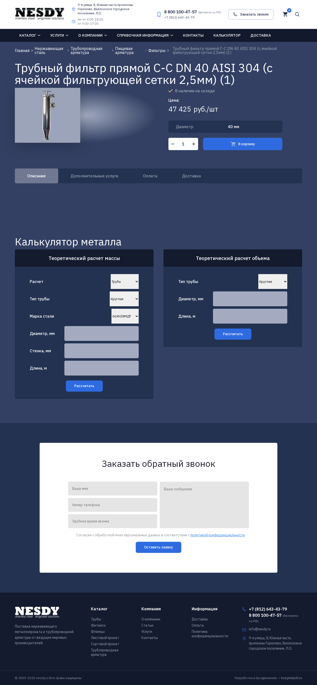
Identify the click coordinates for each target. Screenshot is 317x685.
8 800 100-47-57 (192, 12)
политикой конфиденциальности (217, 535)
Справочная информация (143, 35)
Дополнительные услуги (94, 175)
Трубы (96, 619)
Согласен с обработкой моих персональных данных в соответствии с (160, 535)
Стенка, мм (40, 350)
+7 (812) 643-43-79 (179, 17)
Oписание (36, 175)
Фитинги (98, 625)
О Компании (90, 35)
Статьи (147, 625)
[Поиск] (297, 14)
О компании (150, 619)
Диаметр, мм (42, 333)
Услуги (57, 35)
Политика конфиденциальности (210, 633)
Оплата (150, 175)
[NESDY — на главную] (39, 14)
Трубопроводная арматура (104, 652)
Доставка (260, 35)
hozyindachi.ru (291, 678)
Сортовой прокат (105, 644)
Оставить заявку (158, 547)
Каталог (27, 35)
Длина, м (38, 368)
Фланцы (98, 631)
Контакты (193, 35)
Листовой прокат (105, 638)
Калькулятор (226, 35)
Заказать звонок (254, 14)
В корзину (246, 144)
